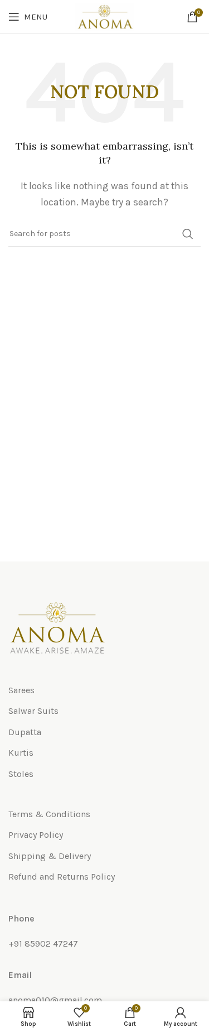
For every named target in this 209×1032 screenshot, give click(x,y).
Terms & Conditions (49, 814)
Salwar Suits (33, 710)
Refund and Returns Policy (61, 876)
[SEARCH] (188, 234)
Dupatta (24, 732)
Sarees (21, 690)
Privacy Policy (35, 834)
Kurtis (20, 752)
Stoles (20, 774)
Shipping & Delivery (49, 856)
